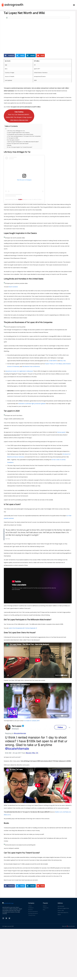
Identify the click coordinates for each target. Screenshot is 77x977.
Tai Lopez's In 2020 (13, 138)
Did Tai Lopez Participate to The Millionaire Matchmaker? (23, 141)
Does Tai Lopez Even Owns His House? (18, 143)
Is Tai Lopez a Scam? (13, 140)
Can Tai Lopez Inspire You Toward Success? (20, 147)
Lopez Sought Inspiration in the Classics (18, 132)
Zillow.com (7, 815)
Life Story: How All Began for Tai (16, 131)
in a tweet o (27, 721)
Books (9, 145)
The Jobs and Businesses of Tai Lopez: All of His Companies (24, 136)
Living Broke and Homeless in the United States (20, 134)
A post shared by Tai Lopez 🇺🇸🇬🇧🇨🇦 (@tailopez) (16, 199)
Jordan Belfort (53, 361)
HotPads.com (67, 812)
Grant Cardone (13, 287)
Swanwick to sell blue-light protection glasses (31, 403)
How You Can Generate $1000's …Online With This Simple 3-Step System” (19, 116)
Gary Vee (63, 361)
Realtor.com (58, 812)
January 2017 (35, 721)
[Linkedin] (6, 918)
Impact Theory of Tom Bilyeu (53, 364)
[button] (74, 4)
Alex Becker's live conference (31, 366)
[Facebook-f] (3, 918)
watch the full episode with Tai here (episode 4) (23, 628)
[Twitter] (9, 918)
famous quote (61, 432)
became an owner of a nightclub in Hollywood (19, 371)
